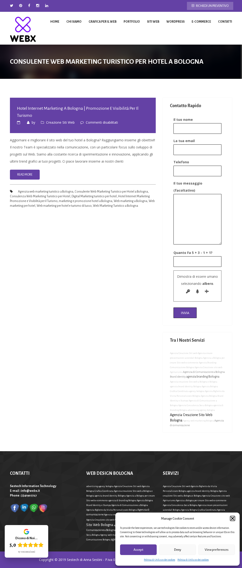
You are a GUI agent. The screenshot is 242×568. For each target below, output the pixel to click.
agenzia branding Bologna (202, 376)
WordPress (175, 21)
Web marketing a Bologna (130, 201)
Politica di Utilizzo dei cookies (159, 559)
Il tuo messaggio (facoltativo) (187, 187)
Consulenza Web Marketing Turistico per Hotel (40, 196)
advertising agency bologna (201, 410)
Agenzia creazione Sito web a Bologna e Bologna (193, 381)
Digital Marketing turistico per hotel (94, 196)
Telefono (181, 162)
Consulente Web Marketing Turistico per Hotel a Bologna (111, 191)
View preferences (217, 549)
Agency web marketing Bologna (198, 420)
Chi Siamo (74, 21)
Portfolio (132, 21)
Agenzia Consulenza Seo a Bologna (195, 405)
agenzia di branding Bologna (122, 500)
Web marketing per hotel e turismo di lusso (64, 205)
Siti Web (153, 21)
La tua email (184, 141)
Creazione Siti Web (60, 122)
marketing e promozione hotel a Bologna (85, 201)
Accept (138, 549)
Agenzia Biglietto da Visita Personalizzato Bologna (111, 510)
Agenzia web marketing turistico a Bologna (45, 191)
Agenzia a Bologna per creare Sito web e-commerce (201, 500)
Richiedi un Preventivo (212, 6)
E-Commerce (201, 21)
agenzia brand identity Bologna (185, 386)
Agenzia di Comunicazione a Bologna (129, 505)
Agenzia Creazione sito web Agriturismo (106, 519)
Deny (177, 549)
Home (54, 21)
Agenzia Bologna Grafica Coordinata (198, 510)
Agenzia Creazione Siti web (183, 353)
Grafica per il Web (103, 21)
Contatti (225, 21)
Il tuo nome (183, 119)
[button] (232, 518)
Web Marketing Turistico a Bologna (115, 205)
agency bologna (196, 391)
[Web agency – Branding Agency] (23, 28)
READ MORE (24, 174)
